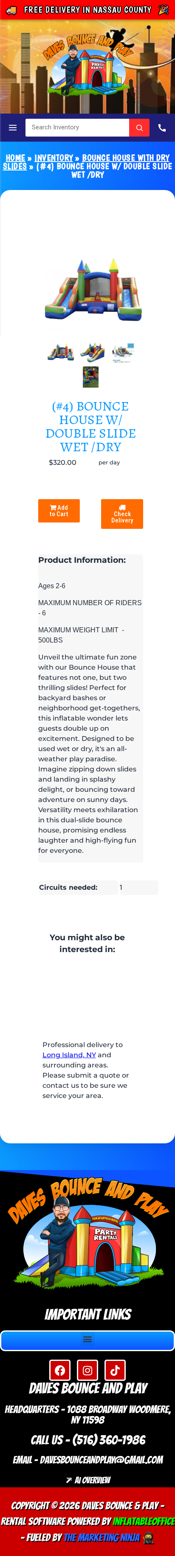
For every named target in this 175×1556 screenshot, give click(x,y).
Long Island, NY (69, 1055)
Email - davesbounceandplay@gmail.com (88, 1460)
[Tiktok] (115, 1370)
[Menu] (12, 127)
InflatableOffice (144, 1521)
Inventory (53, 158)
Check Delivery (122, 517)
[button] (88, 1339)
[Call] (162, 127)
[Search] (139, 128)
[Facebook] (60, 1370)
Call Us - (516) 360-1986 (88, 1440)
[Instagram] (87, 1370)
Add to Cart (58, 511)
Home (15, 158)
